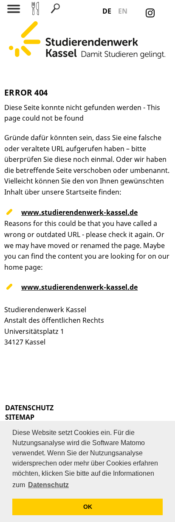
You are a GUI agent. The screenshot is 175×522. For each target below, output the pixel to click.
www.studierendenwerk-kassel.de (79, 212)
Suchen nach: (45, 58)
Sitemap (19, 417)
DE (106, 11)
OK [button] (87, 506)
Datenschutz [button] (48, 484)
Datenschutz (29, 407)
